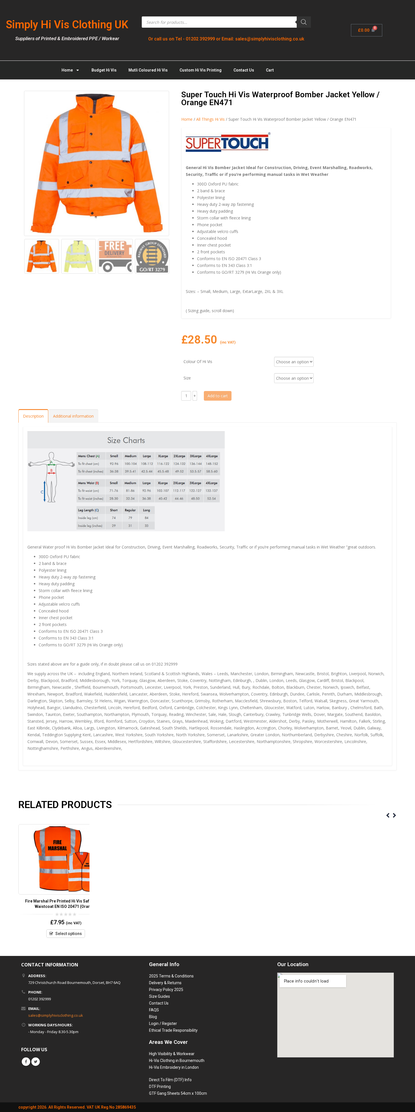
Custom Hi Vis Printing (201, 70)
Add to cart (217, 395)
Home (67, 70)
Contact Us (243, 70)
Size (187, 377)
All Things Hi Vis (210, 119)
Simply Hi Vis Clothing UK (67, 24)
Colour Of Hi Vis (198, 361)
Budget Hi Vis (104, 70)
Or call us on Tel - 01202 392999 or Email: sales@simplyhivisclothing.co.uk (226, 39)
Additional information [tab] (73, 416)
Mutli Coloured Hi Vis (148, 70)
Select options (68, 933)
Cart (270, 70)
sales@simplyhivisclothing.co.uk (55, 1015)
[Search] (304, 22)
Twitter (35, 1061)
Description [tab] (33, 416)
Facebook (26, 1061)
